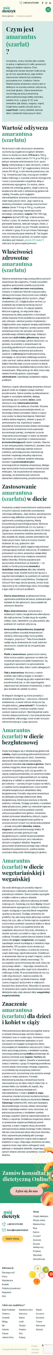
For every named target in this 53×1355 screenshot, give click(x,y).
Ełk (3, 1325)
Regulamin (6, 1292)
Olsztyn (22, 1325)
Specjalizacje (39, 1259)
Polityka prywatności (11, 1288)
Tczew (39, 1321)
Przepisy (37, 1251)
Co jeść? (37, 1236)
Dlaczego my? (8, 1272)
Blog (35, 1228)
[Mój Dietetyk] (9, 9)
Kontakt (5, 1284)
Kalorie (36, 1232)
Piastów (22, 1329)
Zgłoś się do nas (26, 1191)
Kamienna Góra (26, 1310)
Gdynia (5, 1333)
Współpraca (7, 1280)
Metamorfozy (39, 1224)
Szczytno (40, 1317)
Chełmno (6, 1313)
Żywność (37, 1240)
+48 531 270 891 (31, 3)
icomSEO (35, 1353)
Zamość (39, 1329)
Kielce (22, 1317)
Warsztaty (37, 1255)
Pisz (21, 1333)
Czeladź (6, 1317)
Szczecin (40, 1313)
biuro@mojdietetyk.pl (17, 1230)
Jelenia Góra (7, 1337)
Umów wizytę (12, 1238)
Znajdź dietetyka (40, 1216)
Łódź (21, 1321)
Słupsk (39, 1310)
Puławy (22, 1337)
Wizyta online (39, 1220)
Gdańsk (5, 1329)
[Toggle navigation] (48, 9)
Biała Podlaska (8, 1310)
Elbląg (4, 1321)
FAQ (4, 1296)
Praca (4, 1276)
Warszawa (40, 1325)
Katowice (23, 1313)
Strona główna (7, 16)
